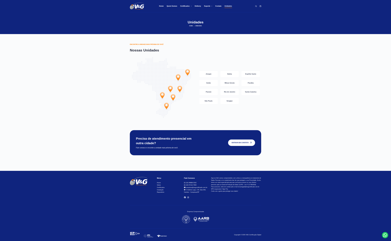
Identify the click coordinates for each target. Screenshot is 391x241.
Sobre (159, 185)
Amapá (208, 74)
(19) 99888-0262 (191, 182)
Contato (218, 6)
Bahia (229, 74)
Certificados (161, 187)
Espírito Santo (250, 74)
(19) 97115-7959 (190, 185)
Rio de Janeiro (229, 92)
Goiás (208, 83)
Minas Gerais (230, 83)
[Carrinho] (260, 6)
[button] (385, 235)
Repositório (160, 192)
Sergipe (230, 101)
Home (161, 6)
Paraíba (251, 83)
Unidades (228, 6)
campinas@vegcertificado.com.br (196, 187)
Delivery (198, 6)
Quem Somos (172, 6)
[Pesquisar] (256, 6)
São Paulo (209, 101)
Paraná (208, 92)
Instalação (160, 190)
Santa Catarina (250, 92)
